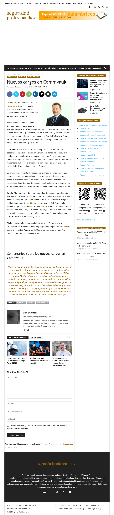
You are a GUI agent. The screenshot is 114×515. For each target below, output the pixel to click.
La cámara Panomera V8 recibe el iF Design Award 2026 (16, 360)
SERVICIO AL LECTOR (80, 505)
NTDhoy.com (102, 484)
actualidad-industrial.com (19, 478)
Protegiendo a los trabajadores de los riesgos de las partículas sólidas (60, 362)
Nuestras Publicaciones (36, 3)
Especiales (54, 3)
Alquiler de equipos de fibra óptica (93, 125)
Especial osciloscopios (89, 148)
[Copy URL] (61, 94)
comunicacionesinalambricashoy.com (67, 478)
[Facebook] (10, 94)
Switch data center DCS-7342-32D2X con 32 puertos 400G (92, 255)
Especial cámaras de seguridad (92, 135)
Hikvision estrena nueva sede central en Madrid (38, 360)
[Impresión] (48, 94)
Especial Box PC (86, 128)
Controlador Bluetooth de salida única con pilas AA (97, 108)
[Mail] (94, 7)
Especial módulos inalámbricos (92, 145)
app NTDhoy (79, 508)
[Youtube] (107, 7)
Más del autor (35, 337)
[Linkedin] (90, 7)
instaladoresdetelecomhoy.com (91, 228)
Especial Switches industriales (92, 168)
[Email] (41, 94)
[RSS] (99, 7)
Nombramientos (33, 77)
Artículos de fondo (67, 68)
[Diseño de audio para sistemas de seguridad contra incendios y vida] (82, 96)
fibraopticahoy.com (81, 481)
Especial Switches (87, 165)
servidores (31, 203)
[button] (105, 68)
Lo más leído (50, 68)
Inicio (9, 74)
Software (66, 226)
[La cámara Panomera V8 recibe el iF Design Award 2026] (17, 348)
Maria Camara (15, 87)
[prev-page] (67, 337)
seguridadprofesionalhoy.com (49, 487)
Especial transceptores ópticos (92, 175)
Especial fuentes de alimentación (93, 138)
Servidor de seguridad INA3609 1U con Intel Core (91, 233)
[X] (103, 7)
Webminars (66, 3)
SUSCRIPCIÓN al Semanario (90, 68)
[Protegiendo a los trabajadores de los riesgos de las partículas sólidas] (62, 348)
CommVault (17, 74)
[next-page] (70, 337)
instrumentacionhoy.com (86, 484)
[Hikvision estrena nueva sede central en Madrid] (39, 348)
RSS (74, 3)
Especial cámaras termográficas (93, 132)
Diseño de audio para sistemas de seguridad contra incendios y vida (98, 96)
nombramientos (14, 106)
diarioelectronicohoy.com (20, 481)
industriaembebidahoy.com (40, 484)
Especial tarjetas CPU (88, 172)
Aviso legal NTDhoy (86, 3)
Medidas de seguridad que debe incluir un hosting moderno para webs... (98, 83)
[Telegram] (54, 94)
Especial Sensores (87, 162)
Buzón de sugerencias (62, 505)
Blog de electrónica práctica (62, 481)
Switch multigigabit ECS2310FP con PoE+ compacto (91, 244)
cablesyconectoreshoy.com (40, 478)
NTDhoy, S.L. (86, 475)
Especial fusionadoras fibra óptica (93, 142)
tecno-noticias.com (69, 487)
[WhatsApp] (29, 94)
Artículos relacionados (17, 337)
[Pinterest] (22, 94)
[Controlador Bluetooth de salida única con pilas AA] (82, 109)
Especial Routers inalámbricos (92, 158)
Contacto (38, 68)
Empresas (22, 77)
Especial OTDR (86, 152)
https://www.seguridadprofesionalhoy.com (37, 317)
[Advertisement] (57, 43)
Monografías (95, 505)
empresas (45, 206)
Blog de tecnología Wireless (94, 478)
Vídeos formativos (65, 508)
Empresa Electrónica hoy (40, 481)
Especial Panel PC (87, 155)
